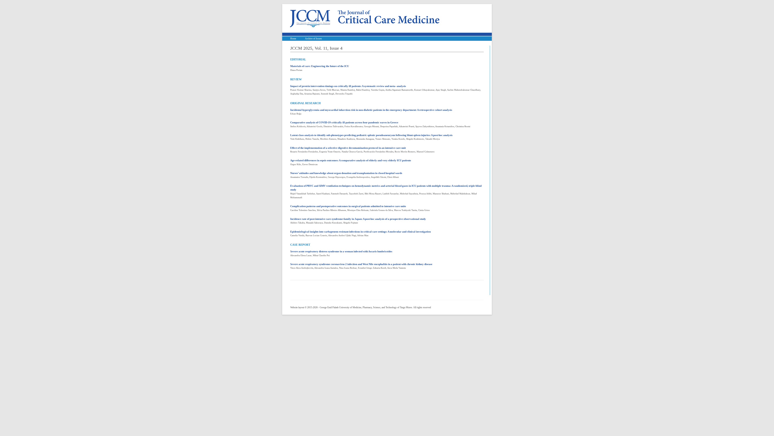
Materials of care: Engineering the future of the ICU (319, 66)
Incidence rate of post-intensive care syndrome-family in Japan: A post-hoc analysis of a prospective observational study (358, 218)
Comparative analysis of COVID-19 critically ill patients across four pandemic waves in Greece (344, 122)
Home (293, 38)
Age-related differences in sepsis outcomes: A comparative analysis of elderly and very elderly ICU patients (350, 160)
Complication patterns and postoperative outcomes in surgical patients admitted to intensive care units (348, 206)
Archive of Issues (313, 38)
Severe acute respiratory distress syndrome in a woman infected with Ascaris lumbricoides (341, 251)
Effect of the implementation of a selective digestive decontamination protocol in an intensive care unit (348, 147)
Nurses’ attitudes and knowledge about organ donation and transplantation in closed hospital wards (346, 173)
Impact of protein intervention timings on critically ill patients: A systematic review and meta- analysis (348, 86)
